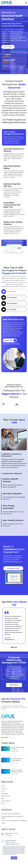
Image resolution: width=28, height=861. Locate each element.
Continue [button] (14, 858)
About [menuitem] (3, 786)
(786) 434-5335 (10, 842)
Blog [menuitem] (2, 798)
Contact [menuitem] (3, 788)
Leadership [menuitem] (4, 793)
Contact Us (8, 835)
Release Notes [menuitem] (5, 796)
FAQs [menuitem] (2, 803)
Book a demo (8, 47)
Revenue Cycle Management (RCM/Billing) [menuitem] (14, 820)
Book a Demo (14, 685)
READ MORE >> (5, 737)
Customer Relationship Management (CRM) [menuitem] (12, 817)
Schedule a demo (13, 568)
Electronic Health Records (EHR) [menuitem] (10, 814)
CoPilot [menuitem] (3, 823)
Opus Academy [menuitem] (6, 801)
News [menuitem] (2, 791)
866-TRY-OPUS (13, 833)
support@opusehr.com (12, 844)
